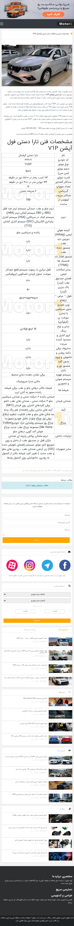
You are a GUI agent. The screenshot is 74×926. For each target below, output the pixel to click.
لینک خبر (25, 470)
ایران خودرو (36, 470)
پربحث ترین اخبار (29, 630)
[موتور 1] (65, 23)
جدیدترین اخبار (63, 630)
